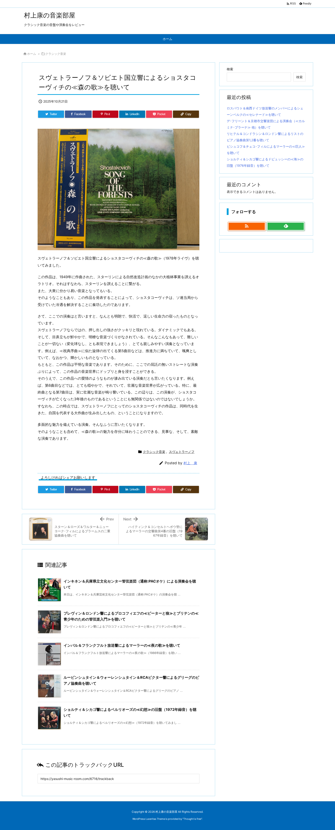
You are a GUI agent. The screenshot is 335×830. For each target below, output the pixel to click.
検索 (230, 69)
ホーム (31, 54)
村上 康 (190, 463)
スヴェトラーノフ (181, 452)
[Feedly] (285, 226)
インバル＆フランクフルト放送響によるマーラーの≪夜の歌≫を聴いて (122, 645)
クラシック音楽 (55, 54)
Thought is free (192, 818)
